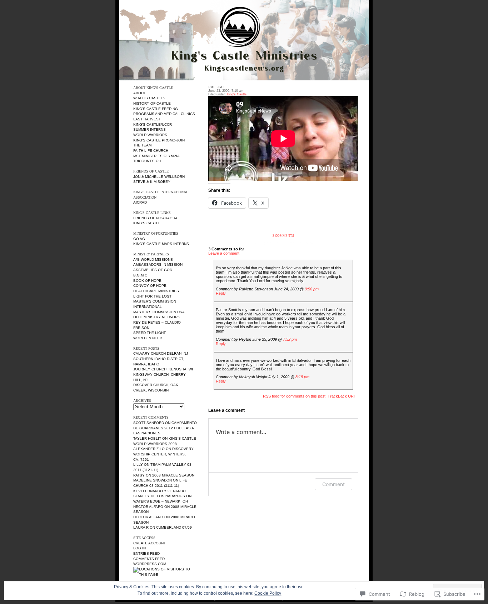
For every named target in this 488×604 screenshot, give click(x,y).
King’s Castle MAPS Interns (161, 244)
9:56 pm (312, 289)
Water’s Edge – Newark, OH (160, 501)
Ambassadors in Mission (158, 264)
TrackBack (341, 396)
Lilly (138, 464)
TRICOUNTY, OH (147, 161)
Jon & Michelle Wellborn (159, 177)
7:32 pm (290, 339)
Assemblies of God (152, 270)
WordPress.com (149, 564)
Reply (221, 293)
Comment (333, 484)
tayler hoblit (147, 438)
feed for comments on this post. (295, 396)
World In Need (147, 338)
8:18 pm (302, 377)
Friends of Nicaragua (155, 218)
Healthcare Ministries (156, 291)
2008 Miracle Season (173, 475)
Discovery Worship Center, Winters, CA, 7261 (163, 454)
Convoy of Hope (149, 286)
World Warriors (150, 135)
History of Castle (152, 103)
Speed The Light (149, 333)
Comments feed (149, 559)
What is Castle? (149, 98)
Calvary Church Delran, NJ (160, 353)
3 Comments (283, 236)
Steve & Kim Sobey (151, 182)
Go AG (139, 239)
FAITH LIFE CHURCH (150, 151)
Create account (149, 543)
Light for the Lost (152, 296)
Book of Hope (147, 281)
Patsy (139, 475)
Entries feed (146, 553)
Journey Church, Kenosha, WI (163, 369)
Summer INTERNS (149, 129)
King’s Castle (147, 223)
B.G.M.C (140, 275)
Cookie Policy (267, 593)
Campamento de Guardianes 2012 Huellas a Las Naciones (165, 428)
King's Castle (237, 94)
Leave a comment (223, 253)
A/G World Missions (153, 259)
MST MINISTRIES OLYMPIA (156, 156)
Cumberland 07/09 (174, 527)
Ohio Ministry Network (156, 317)
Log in (139, 548)
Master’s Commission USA (159, 312)
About (139, 93)
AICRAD (140, 202)
